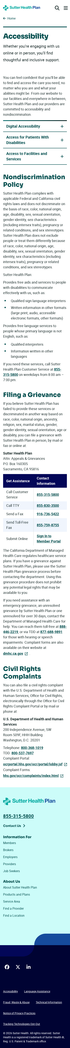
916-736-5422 (48, 514)
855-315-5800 (48, 494)
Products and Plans (16, 894)
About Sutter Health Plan (20, 887)
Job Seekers (11, 871)
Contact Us (12, 826)
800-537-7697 (22, 753)
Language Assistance (37, 991)
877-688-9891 (51, 631)
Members (9, 843)
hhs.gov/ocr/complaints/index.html (31, 775)
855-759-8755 (48, 525)
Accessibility (10, 991)
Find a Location (13, 915)
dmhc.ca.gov (13, 653)
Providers (9, 864)
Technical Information (49, 1002)
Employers (10, 857)
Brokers (8, 850)
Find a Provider (13, 908)
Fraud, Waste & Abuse (16, 1002)
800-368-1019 (32, 747)
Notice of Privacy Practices (19, 1013)
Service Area (11, 901)
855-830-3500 (48, 505)
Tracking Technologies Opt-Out (21, 1024)
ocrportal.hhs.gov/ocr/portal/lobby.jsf (32, 764)
